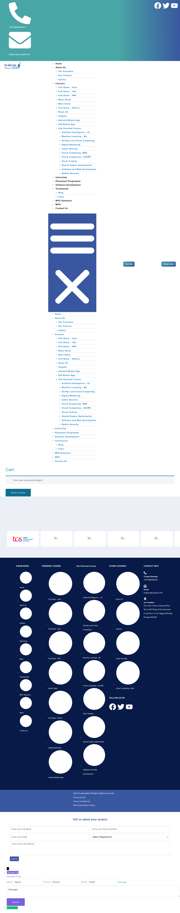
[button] (72, 262)
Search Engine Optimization (77, 165)
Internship (61, 177)
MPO (58, 204)
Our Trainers (65, 75)
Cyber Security (70, 149)
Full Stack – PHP (67, 95)
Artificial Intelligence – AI (76, 132)
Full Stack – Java (67, 87)
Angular (62, 116)
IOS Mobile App (66, 124)
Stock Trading (69, 161)
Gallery (62, 79)
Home (59, 63)
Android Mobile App (69, 120)
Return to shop (18, 492)
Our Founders (65, 71)
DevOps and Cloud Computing (78, 140)
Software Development (68, 185)
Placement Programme (68, 181)
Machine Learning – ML (74, 136)
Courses (60, 83)
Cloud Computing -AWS (74, 153)
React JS (63, 112)
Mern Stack (64, 104)
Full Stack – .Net (67, 91)
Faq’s (61, 197)
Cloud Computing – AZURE (76, 157)
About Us (61, 67)
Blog (60, 192)
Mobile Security (70, 173)
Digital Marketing (71, 144)
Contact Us (62, 208)
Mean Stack (64, 100)
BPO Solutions (64, 200)
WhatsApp (12, 907)
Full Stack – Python (69, 108)
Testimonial (62, 188)
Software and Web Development (79, 169)
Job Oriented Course (69, 128)
